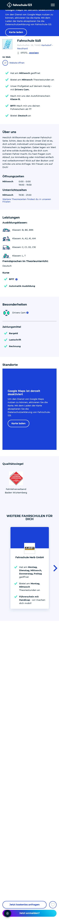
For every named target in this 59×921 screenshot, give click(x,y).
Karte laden (16, 32)
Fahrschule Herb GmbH (29, 557)
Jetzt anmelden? (29, 913)
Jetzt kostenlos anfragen (25, 904)
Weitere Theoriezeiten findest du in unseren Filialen (26, 200)
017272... (30, 53)
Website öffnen (16, 63)
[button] (54, 567)
